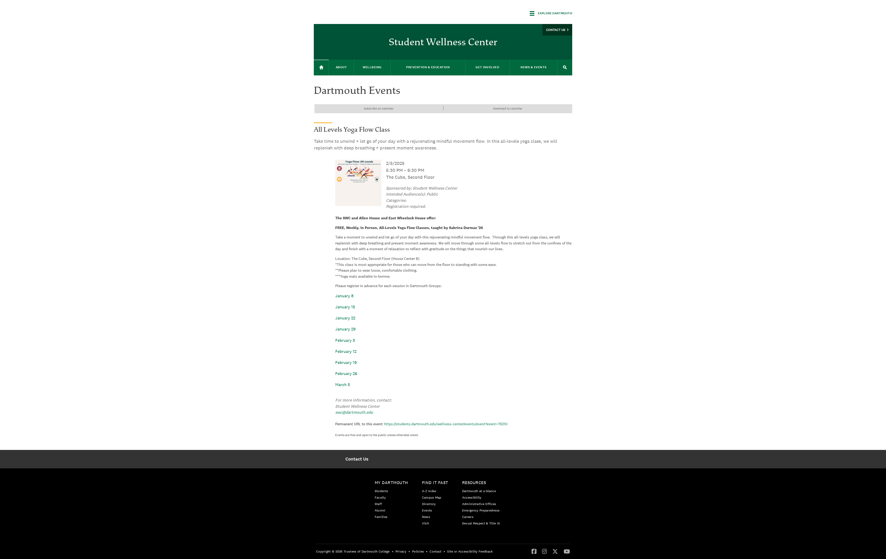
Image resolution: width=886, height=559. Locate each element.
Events (427, 510)
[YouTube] (567, 551)
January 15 (345, 306)
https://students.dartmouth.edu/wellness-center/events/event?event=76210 (446, 424)
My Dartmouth (391, 482)
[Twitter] (555, 551)
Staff (378, 504)
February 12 (345, 351)
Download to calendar (507, 108)
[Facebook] (534, 551)
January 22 (345, 318)
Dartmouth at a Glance (479, 491)
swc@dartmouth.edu (354, 412)
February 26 (346, 373)
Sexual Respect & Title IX (481, 523)
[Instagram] (544, 551)
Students (381, 491)
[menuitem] (357, 459)
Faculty (380, 497)
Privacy (400, 551)
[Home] (321, 67)
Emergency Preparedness (481, 510)
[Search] (564, 67)
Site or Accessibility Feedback (470, 551)
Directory (429, 504)
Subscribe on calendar (379, 108)
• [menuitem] (392, 551)
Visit (425, 523)
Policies (418, 551)
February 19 (346, 362)
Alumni (380, 510)
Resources (474, 482)
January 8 (344, 295)
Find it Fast (435, 482)
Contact (435, 551)
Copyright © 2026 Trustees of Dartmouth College (353, 551)
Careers (467, 517)
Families (381, 517)
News (426, 517)
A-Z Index (429, 491)
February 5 (345, 340)
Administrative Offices (479, 504)
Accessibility (472, 497)
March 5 (342, 384)
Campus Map (431, 497)
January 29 (345, 329)
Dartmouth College (350, 12)
